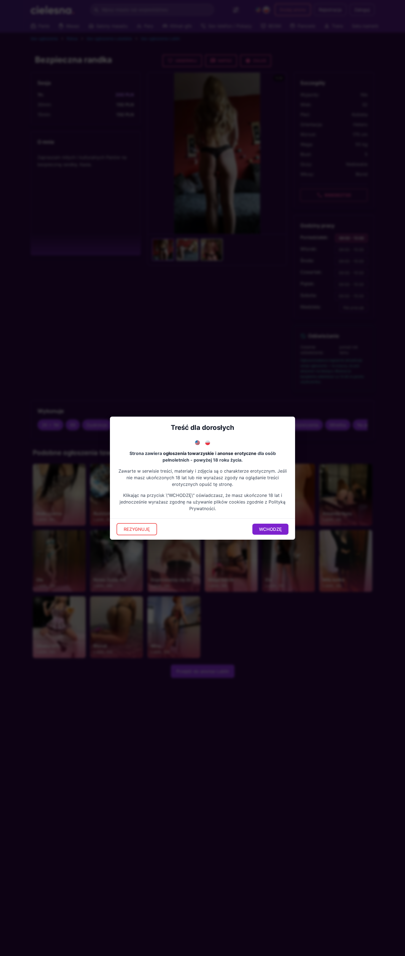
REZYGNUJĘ (137, 529)
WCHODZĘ (270, 529)
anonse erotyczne (236, 453)
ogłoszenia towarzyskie (188, 453)
